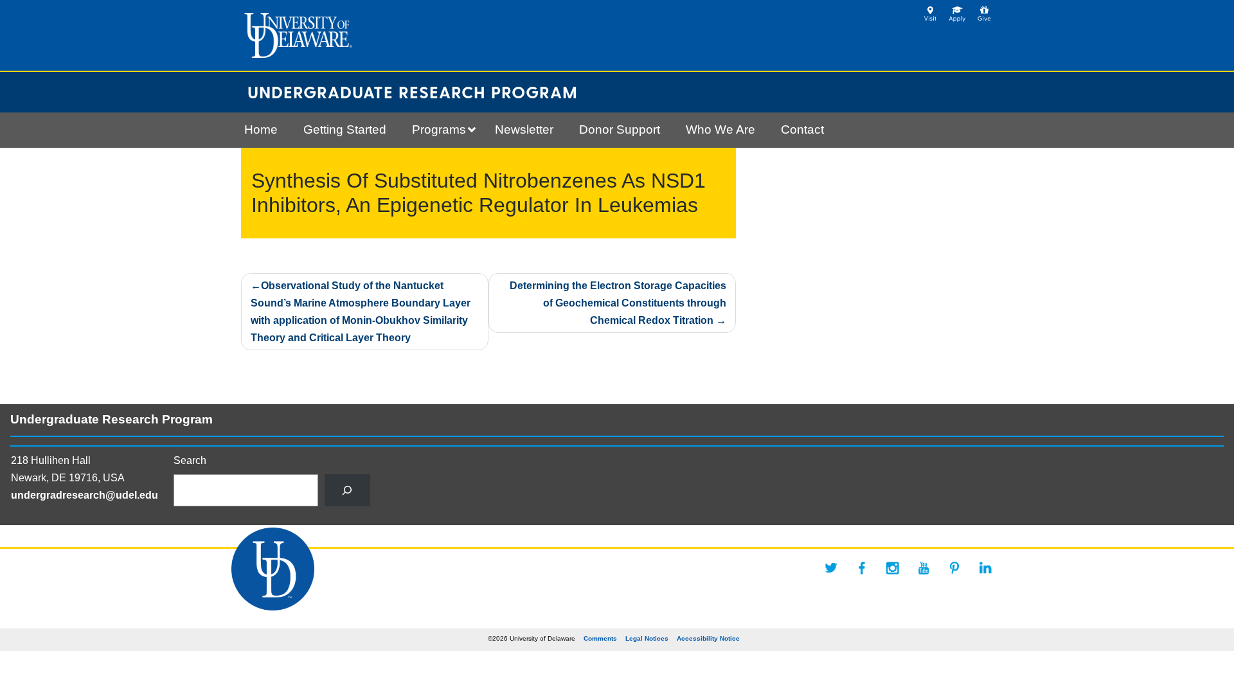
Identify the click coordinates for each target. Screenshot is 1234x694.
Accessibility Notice (708, 638)
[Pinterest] (954, 568)
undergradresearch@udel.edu (84, 495)
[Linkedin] (985, 568)
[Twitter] (831, 568)
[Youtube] (923, 568)
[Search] (347, 490)
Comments (600, 638)
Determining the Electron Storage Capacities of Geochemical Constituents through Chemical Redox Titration (618, 303)
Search (190, 460)
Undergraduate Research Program (412, 92)
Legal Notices (646, 638)
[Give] (984, 10)
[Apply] (957, 10)
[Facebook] (862, 568)
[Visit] (930, 10)
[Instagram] (893, 568)
